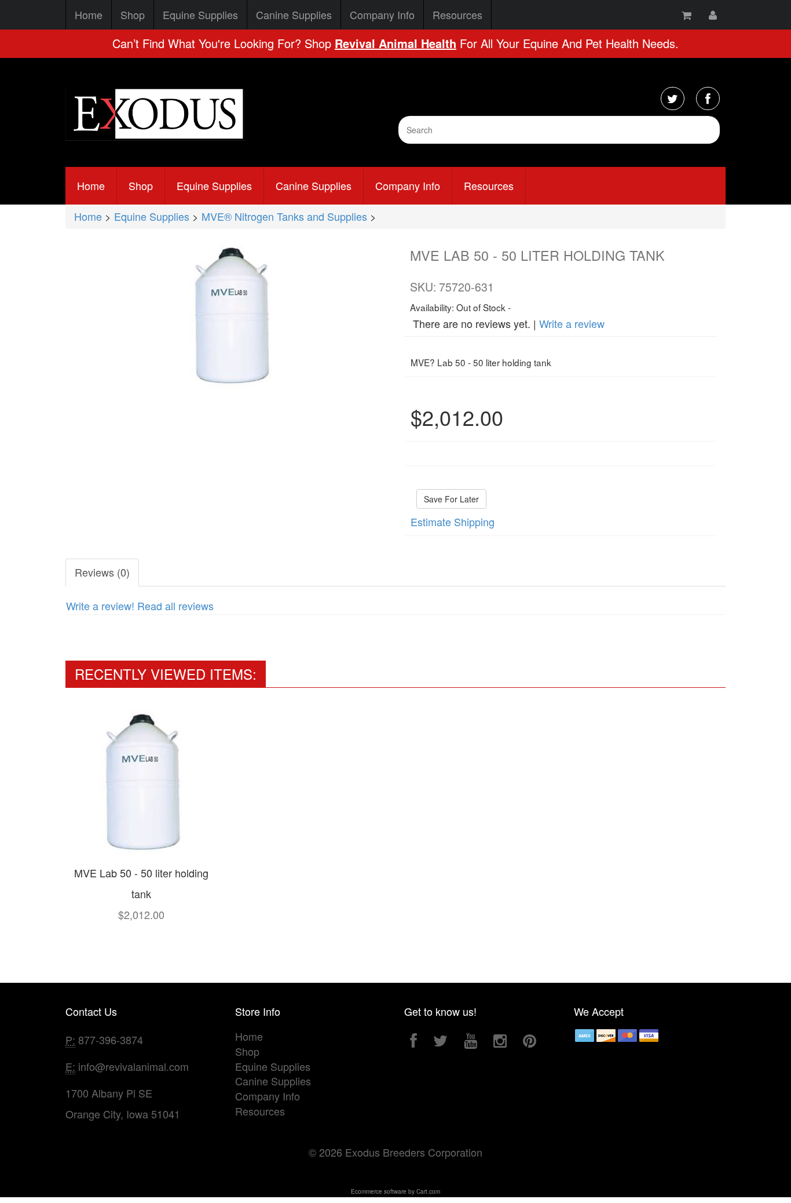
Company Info (382, 14)
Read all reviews (175, 605)
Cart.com (428, 1191)
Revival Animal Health (395, 43)
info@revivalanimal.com (133, 1066)
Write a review (572, 323)
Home (88, 14)
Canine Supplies (294, 14)
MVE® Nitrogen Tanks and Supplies (284, 216)
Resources (457, 14)
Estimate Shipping (453, 521)
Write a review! (100, 605)
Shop (132, 14)
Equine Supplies (200, 14)
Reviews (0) (102, 571)
